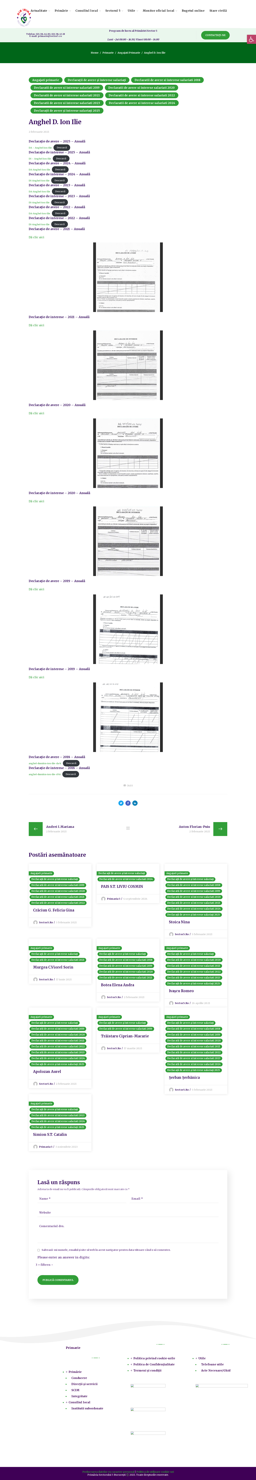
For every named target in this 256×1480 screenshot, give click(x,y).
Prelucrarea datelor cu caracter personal (108, 1471)
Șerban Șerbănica (184, 1077)
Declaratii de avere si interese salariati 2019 (67, 87)
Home (95, 52)
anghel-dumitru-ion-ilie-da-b (45, 763)
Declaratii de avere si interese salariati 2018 (167, 80)
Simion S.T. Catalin (50, 1134)
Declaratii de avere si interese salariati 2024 (142, 103)
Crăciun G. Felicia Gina (53, 910)
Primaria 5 (113, 898)
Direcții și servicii (84, 1384)
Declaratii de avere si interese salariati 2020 (141, 87)
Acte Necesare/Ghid (215, 1370)
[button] (215, 35)
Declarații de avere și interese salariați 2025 (67, 110)
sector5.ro (46, 922)
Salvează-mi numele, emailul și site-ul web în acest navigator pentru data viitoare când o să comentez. (106, 1250)
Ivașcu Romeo (181, 991)
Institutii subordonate (87, 1408)
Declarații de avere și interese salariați (97, 80)
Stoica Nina (179, 922)
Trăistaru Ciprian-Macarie (125, 1036)
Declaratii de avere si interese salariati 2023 (67, 103)
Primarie (108, 52)
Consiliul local (79, 1402)
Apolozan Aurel (47, 1071)
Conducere (79, 1378)
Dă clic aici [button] (36, 237)
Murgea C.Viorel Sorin (53, 967)
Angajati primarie (129, 52)
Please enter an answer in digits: (63, 1257)
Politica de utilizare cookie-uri (155, 1471)
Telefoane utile (212, 1364)
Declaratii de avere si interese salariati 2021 (67, 95)
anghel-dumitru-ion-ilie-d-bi (45, 774)
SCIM (75, 1390)
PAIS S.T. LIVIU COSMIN (122, 886)
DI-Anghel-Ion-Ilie (39, 180)
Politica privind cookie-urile (154, 1358)
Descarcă (62, 147)
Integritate (79, 1396)
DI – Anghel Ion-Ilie (40, 158)
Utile (202, 1358)
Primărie (75, 1372)
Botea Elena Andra (117, 985)
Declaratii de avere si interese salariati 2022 (142, 95)
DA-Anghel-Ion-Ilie (39, 169)
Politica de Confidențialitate (154, 1364)
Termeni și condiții (147, 1370)
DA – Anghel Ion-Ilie (40, 147)
